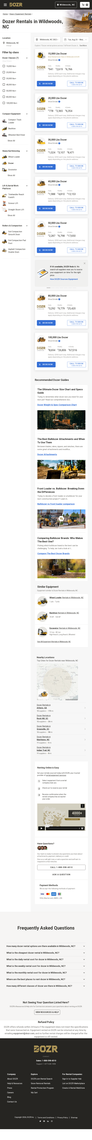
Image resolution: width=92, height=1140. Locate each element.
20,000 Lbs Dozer (57, 98)
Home (5, 14)
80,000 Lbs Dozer (57, 295)
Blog (9, 1097)
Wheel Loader (66, 597)
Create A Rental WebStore (73, 1088)
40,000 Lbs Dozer (57, 181)
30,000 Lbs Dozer (57, 139)
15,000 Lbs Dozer (57, 53)
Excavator (64, 628)
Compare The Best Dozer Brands (53, 553)
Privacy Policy (62, 1118)
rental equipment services (56, 775)
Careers (10, 1092)
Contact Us (12, 1102)
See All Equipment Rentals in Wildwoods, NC (54, 642)
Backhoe (64, 613)
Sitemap (74, 1118)
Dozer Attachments (47, 454)
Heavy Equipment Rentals (20, 14)
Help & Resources (14, 1083)
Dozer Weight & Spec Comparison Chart (57, 405)
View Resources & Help (47, 1012)
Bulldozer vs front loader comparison (56, 504)
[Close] (84, 263)
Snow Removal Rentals (40, 1083)
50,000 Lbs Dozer (57, 223)
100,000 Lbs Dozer (58, 337)
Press (9, 1088)
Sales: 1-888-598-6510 (46, 1060)
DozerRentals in (44, 706)
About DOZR (12, 1079)
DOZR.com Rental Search (41, 1079)
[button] (15, 59)
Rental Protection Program (42, 1088)
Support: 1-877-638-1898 (46, 1064)
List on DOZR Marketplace (73, 1083)
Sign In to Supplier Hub (71, 1079)
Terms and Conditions (45, 1118)
